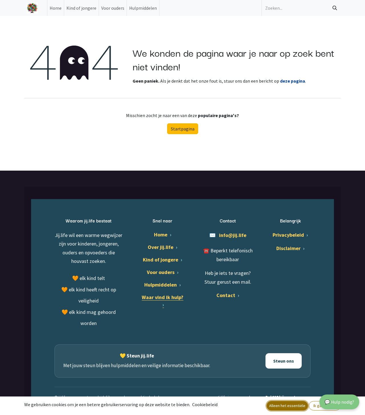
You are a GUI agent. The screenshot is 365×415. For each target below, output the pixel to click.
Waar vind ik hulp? (162, 301)
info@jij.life (232, 235)
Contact (227, 295)
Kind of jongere (162, 259)
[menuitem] (55, 8)
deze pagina (292, 81)
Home (162, 234)
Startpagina (182, 129)
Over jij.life (162, 247)
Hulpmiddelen (162, 284)
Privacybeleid (290, 235)
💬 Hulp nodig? (339, 402)
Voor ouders (163, 272)
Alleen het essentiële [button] (287, 405)
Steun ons (283, 361)
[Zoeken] (335, 8)
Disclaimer (290, 248)
